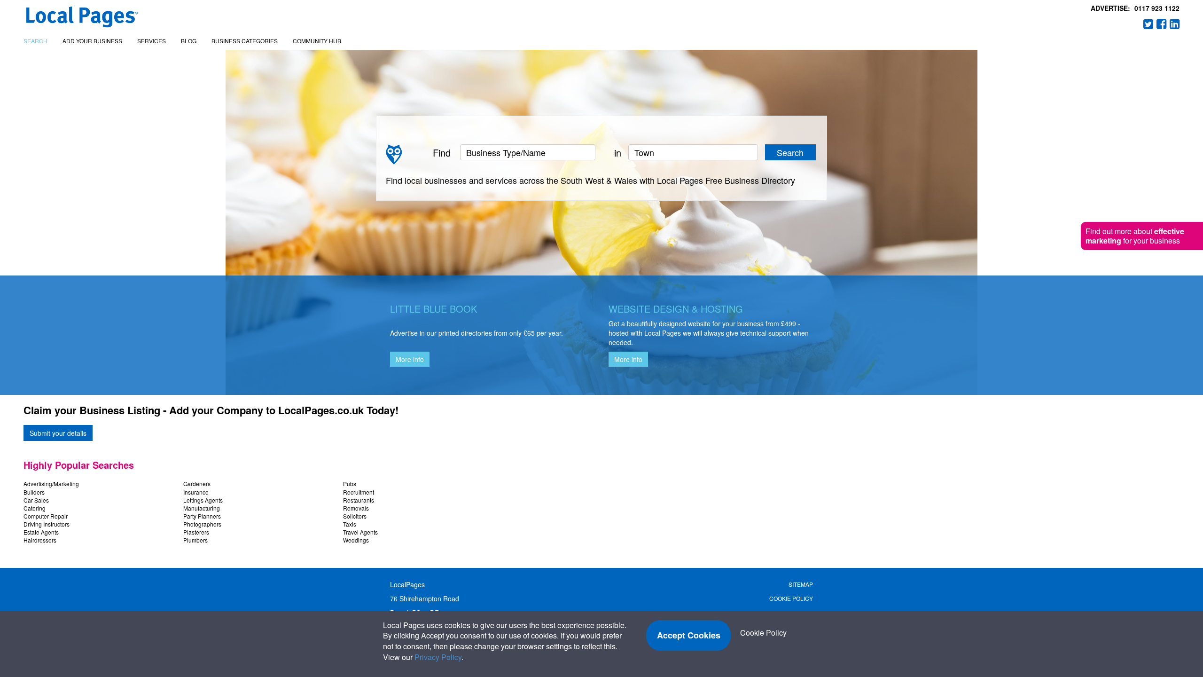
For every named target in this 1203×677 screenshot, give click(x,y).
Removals (356, 508)
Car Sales (36, 500)
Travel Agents (360, 532)
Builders (34, 492)
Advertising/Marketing (51, 484)
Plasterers (196, 532)
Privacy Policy (437, 657)
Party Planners (202, 516)
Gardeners (197, 484)
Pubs (349, 484)
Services (151, 41)
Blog (188, 41)
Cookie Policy (791, 598)
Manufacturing (201, 508)
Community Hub (317, 41)
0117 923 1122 (1157, 8)
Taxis (349, 524)
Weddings (356, 540)
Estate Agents (41, 532)
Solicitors (355, 516)
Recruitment (358, 492)
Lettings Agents (203, 500)
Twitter (1148, 24)
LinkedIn (1175, 24)
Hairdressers (39, 540)
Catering (34, 508)
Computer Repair (45, 516)
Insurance (196, 492)
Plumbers (195, 540)
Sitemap (801, 584)
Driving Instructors (46, 524)
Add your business (92, 41)
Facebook (1161, 24)
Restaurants (358, 500)
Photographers (202, 524)
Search (35, 41)
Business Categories (244, 41)
